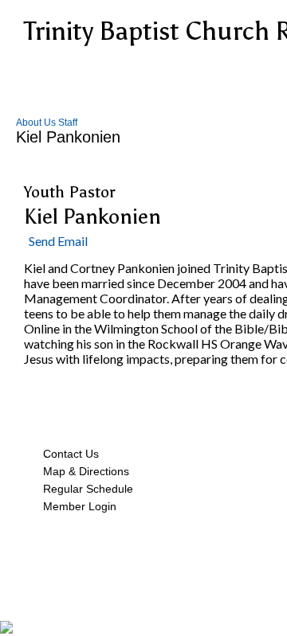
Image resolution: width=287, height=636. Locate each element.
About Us (36, 122)
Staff (67, 122)
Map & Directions (83, 471)
